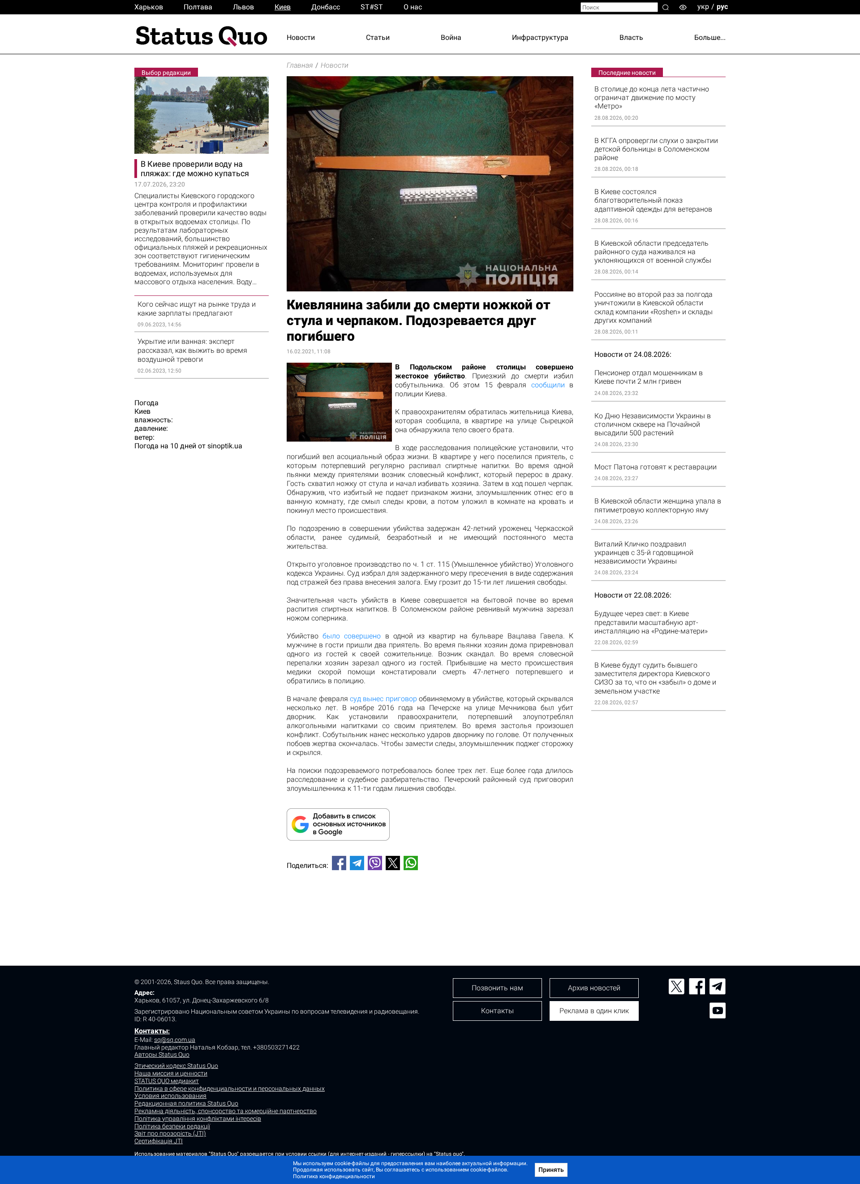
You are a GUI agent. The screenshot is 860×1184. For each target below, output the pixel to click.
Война (451, 37)
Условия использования (170, 1095)
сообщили (548, 385)
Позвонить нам (497, 988)
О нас (413, 7)
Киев (283, 7)
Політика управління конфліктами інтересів (197, 1118)
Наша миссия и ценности (170, 1073)
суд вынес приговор (383, 698)
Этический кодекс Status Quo (176, 1065)
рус (722, 6)
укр (703, 6)
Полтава (198, 7)
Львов (243, 7)
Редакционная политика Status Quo (186, 1103)
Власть (631, 37)
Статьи (378, 37)
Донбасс (325, 7)
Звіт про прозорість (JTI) (170, 1133)
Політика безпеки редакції (172, 1126)
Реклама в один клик (594, 1010)
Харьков (148, 7)
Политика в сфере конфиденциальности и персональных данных (229, 1088)
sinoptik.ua (224, 446)
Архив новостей (594, 988)
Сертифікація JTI (158, 1141)
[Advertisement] (430, 907)
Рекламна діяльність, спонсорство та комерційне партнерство (225, 1111)
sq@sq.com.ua (174, 1039)
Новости (301, 37)
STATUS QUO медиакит (166, 1080)
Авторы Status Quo (161, 1054)
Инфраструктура (540, 37)
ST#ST (372, 7)
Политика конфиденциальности (334, 1176)
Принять (551, 1169)
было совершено (351, 636)
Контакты (151, 1031)
